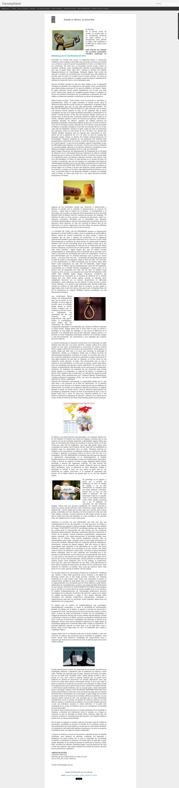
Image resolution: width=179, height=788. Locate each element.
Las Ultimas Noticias (43, 8)
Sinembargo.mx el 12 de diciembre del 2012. (68, 56)
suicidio (81, 775)
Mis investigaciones (83, 8)
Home (14, 8)
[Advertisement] (117, 49)
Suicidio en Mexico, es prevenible (79, 19)
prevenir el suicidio (72, 775)
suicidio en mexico (91, 775)
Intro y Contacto (23, 8)
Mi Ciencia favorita (70, 8)
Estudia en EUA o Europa (100, 8)
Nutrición (32, 8)
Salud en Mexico (57, 8)
